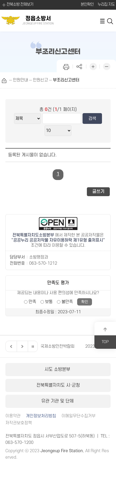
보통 (49, 301)
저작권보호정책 (18, 423)
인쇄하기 (66, 66)
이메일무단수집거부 (78, 416)
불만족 (67, 301)
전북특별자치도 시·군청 (58, 385)
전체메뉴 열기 (102, 21)
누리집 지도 (106, 4)
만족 (32, 301)
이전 (10, 346)
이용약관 (13, 416)
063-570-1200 (19, 442)
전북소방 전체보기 (19, 4)
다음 (21, 346)
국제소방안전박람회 (41, 346)
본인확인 (87, 4)
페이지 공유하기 (79, 66)
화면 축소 (106, 66)
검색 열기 (110, 21)
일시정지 (32, 346)
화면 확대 (93, 66)
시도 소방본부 (58, 369)
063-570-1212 (43, 263)
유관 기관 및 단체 (58, 401)
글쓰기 (98, 191)
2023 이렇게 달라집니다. (90, 346)
